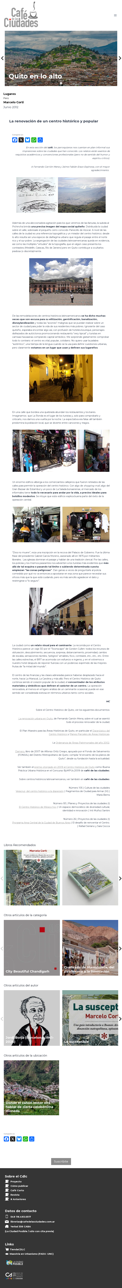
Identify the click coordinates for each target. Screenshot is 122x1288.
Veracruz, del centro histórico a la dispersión (40, 791)
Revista (14, 1194)
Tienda (17, 1249)
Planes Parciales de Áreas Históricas (89, 734)
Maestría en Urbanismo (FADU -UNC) (32, 1253)
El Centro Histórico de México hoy (38, 807)
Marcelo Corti (13, 102)
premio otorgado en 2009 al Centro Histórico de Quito (64, 767)
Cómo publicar (19, 1186)
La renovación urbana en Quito (36, 718)
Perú (6, 98)
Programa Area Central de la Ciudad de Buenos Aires (41, 822)
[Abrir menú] (115, 15)
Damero (19, 751)
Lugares (9, 94)
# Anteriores (18, 1199)
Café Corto (17, 1190)
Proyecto (16, 1181)
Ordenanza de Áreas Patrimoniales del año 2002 (82, 742)
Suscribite (61, 1161)
